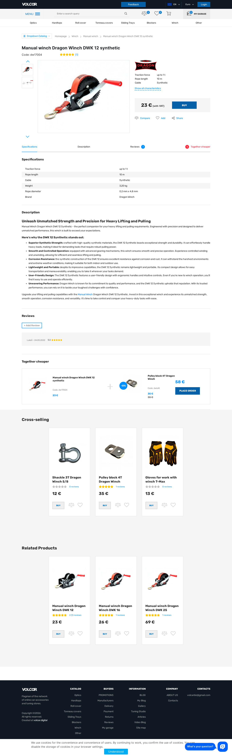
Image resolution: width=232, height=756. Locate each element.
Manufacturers (105, 700)
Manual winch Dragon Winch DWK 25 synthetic (162, 610)
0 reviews (74, 486)
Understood (116, 751)
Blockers (76, 722)
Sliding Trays (128, 22)
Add (163, 118)
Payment (108, 711)
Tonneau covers (104, 22)
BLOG (143, 695)
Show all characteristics (148, 88)
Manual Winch (85, 294)
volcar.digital (40, 720)
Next (23, 135)
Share (179, 118)
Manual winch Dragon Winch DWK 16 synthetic (115, 610)
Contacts (173, 700)
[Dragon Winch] (146, 66)
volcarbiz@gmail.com (198, 695)
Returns (109, 716)
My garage (200, 14)
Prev (23, 60)
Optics (33, 22)
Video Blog (140, 722)
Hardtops (57, 22)
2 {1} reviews (75, 615)
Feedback (133, 4)
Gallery (142, 706)
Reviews (108, 722)
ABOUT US (172, 695)
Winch (78, 727)
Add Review (32, 325)
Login (204, 4)
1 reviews (120, 486)
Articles (142, 716)
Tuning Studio (138, 711)
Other (78, 733)
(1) (76, 54)
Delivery (108, 706)
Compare (145, 118)
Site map (141, 727)
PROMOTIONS (106, 695)
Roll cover (80, 22)
